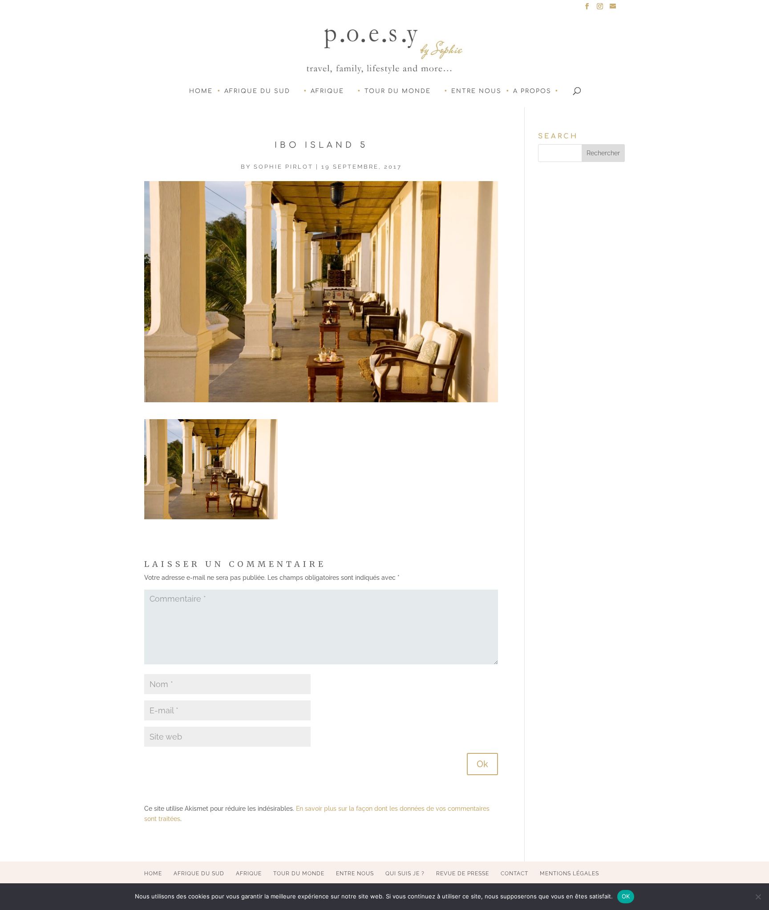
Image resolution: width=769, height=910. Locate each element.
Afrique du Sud (257, 91)
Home (201, 91)
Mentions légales (569, 873)
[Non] (757, 896)
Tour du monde (397, 91)
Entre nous (476, 91)
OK (626, 896)
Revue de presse (462, 873)
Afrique (327, 91)
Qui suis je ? (405, 873)
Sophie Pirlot (283, 166)
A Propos (532, 91)
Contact (514, 873)
